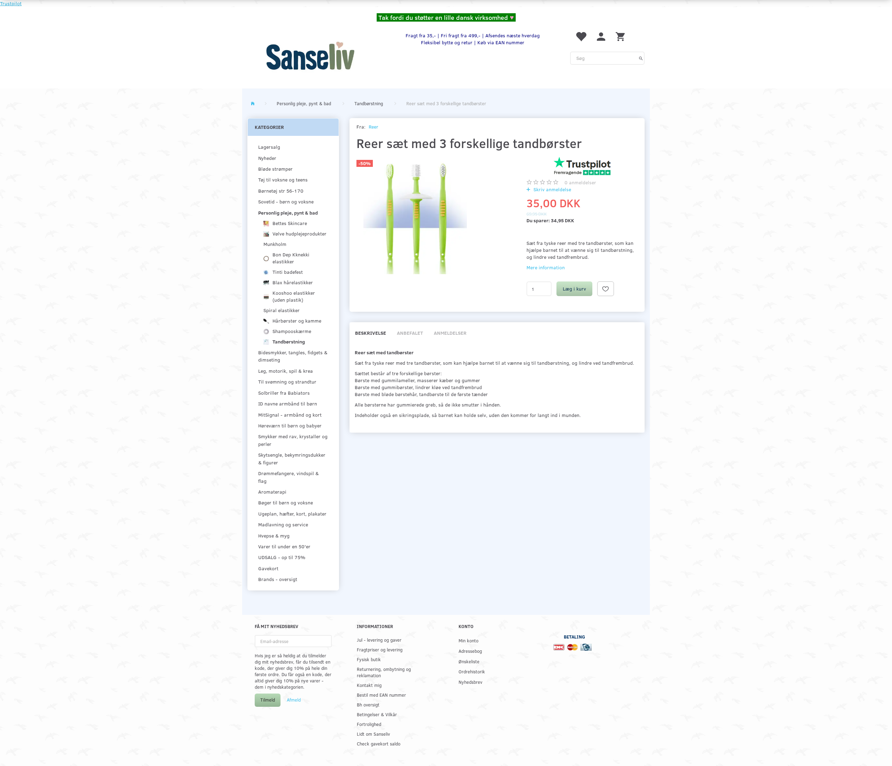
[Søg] (641, 58)
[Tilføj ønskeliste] (605, 288)
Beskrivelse (370, 333)
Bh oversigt (368, 704)
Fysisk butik (369, 659)
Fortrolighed (369, 724)
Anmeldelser (450, 333)
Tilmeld (267, 700)
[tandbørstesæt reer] (415, 215)
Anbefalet (410, 333)
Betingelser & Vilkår (377, 714)
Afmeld (294, 700)
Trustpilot (11, 3)
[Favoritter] (581, 36)
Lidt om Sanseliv (373, 734)
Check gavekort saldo (378, 743)
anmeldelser (580, 182)
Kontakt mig (369, 685)
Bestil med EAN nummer (381, 695)
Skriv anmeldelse (551, 189)
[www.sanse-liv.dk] (310, 56)
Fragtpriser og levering (379, 649)
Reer (373, 126)
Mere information (545, 267)
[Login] (601, 36)
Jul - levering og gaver (379, 640)
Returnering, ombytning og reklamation (384, 672)
